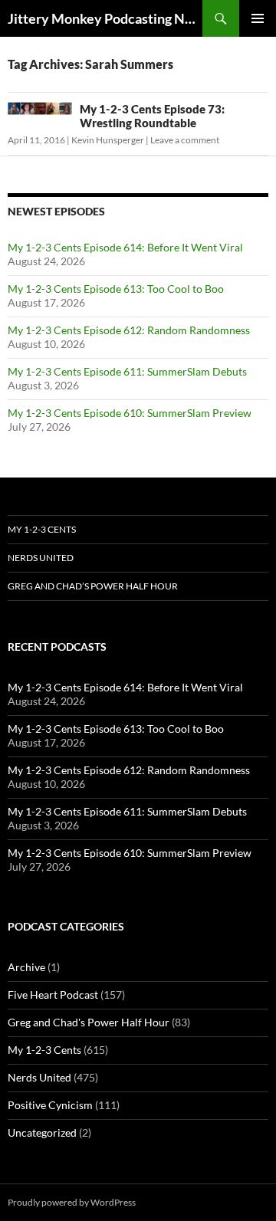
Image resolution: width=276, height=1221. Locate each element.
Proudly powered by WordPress (72, 1202)
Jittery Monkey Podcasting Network (105, 18)
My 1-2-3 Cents (42, 529)
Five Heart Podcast (53, 994)
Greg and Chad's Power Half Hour (88, 1022)
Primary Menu (257, 18)
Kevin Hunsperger (107, 140)
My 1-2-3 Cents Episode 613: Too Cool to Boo (116, 288)
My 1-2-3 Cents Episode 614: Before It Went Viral (125, 247)
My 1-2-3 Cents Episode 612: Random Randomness (129, 329)
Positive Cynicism (50, 1104)
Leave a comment (184, 140)
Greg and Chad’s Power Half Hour (93, 586)
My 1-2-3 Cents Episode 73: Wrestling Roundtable (152, 116)
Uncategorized (42, 1132)
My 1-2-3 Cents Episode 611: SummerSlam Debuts (127, 371)
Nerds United (41, 557)
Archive (26, 966)
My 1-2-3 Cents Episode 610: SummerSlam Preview (129, 412)
